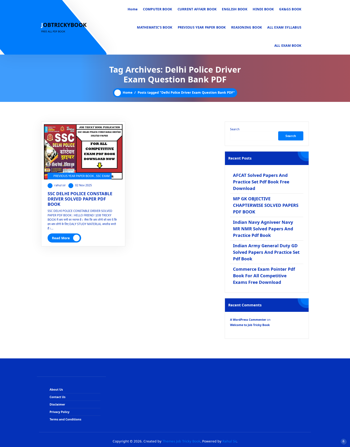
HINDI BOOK (263, 9)
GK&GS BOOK (290, 9)
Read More (61, 238)
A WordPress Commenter (248, 320)
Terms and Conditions (65, 419)
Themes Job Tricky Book (181, 441)
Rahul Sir (229, 441)
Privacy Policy (59, 412)
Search (235, 129)
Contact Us (57, 397)
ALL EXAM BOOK (288, 45)
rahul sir (60, 185)
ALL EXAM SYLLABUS (284, 27)
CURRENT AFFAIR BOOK (197, 9)
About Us (56, 390)
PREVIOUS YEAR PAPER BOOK (202, 27)
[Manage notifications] (343, 441)
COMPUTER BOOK (157, 9)
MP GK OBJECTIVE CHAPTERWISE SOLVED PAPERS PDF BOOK (265, 205)
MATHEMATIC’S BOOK (154, 27)
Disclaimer (57, 404)
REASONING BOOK (246, 27)
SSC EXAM (103, 176)
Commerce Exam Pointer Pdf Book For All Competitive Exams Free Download (264, 275)
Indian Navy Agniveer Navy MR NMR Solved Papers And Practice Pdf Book (263, 228)
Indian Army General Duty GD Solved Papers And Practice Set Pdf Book (266, 252)
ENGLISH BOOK (234, 9)
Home (133, 9)
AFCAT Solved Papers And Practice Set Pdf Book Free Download (261, 181)
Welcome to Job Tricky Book (250, 325)
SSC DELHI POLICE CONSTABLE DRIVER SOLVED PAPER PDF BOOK (80, 198)
